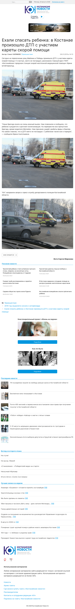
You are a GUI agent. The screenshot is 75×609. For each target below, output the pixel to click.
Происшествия (27, 54)
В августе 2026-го (8, 522)
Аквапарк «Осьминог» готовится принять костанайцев (22, 488)
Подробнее (37, 342)
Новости (7, 582)
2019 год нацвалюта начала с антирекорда (22, 306)
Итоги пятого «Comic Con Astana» (14, 477)
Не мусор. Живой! (8, 461)
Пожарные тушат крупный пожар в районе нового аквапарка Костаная (28, 527)
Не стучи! (4, 455)
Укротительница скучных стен (13, 493)
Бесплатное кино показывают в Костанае (26, 394)
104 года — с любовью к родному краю (16, 533)
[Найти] (30, 2)
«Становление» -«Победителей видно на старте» (20, 466)
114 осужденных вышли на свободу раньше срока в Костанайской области (39, 383)
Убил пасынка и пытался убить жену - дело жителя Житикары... (26, 504)
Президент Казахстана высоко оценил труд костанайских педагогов (28, 538)
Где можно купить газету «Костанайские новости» (24, 589)
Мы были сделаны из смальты (12, 498)
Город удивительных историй (12, 509)
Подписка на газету (58, 2)
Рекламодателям (11, 592)
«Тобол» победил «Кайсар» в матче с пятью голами (30, 415)
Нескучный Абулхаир (9, 471)
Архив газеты (9, 585)
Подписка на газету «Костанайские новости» (22, 599)
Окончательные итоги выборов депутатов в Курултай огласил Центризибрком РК (41, 437)
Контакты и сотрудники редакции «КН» (20, 595)
